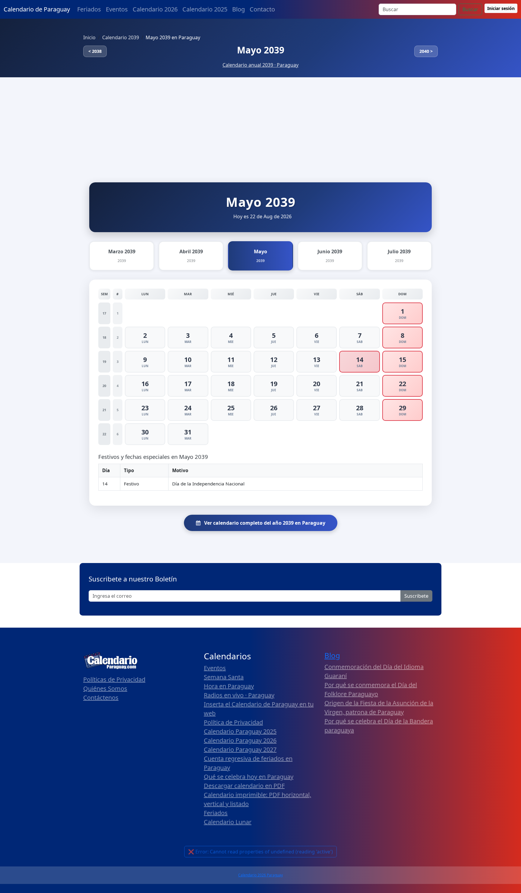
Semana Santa (224, 677)
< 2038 (95, 51)
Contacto (262, 9)
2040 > (426, 51)
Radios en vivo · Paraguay (239, 695)
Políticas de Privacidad (114, 679)
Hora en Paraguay (229, 686)
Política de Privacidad (233, 722)
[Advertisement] (260, 122)
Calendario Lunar (227, 822)
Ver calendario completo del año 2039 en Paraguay (264, 523)
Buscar (470, 9)
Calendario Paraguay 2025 (240, 731)
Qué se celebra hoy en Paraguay (248, 777)
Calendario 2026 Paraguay (260, 875)
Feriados (89, 9)
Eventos (117, 9)
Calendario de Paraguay (37, 9)
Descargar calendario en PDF (244, 786)
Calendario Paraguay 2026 (240, 740)
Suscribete (416, 596)
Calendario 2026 (155, 9)
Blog (238, 9)
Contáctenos (100, 697)
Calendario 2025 (204, 9)
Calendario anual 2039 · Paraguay (260, 65)
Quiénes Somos (105, 688)
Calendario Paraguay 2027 (240, 749)
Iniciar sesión (501, 8)
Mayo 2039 (260, 50)
